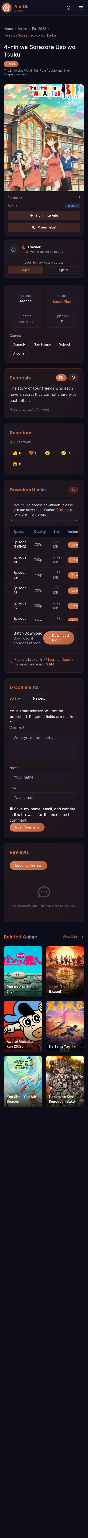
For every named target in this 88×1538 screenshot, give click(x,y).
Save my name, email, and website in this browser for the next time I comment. (42, 815)
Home (8, 29)
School (64, 344)
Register (63, 270)
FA (73, 378)
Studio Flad (62, 302)
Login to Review (28, 865)
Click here (64, 510)
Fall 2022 (39, 29)
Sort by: (16, 698)
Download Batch (60, 637)
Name (14, 768)
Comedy (19, 344)
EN (61, 378)
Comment (17, 727)
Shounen (20, 353)
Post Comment (27, 827)
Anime (22, 29)
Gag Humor (42, 344)
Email (13, 788)
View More (71, 937)
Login (25, 270)
